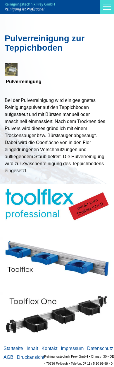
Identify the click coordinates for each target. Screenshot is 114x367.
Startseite (13, 348)
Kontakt (49, 348)
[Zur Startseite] (30, 7)
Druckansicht (30, 357)
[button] (107, 7)
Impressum (72, 348)
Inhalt (32, 348)
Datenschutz (100, 348)
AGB (8, 357)
